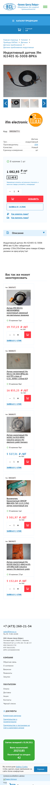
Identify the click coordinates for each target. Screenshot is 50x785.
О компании (8, 665)
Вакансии (7, 669)
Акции (6, 696)
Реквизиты (7, 673)
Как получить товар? (20, 218)
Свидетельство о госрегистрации (10, 720)
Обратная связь (9, 662)
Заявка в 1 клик (17, 207)
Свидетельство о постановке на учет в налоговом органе (16, 726)
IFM (36, 144)
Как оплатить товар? (20, 214)
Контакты (7, 700)
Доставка (7, 692)
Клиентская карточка (12, 715)
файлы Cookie (21, 767)
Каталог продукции (27, 20)
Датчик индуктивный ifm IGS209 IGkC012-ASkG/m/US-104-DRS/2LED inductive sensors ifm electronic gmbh (19, 565)
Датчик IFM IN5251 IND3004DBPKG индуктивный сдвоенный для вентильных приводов (18, 311)
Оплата (6, 689)
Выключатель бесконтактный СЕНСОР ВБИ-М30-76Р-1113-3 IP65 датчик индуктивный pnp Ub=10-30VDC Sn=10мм (18, 502)
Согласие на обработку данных (14, 776)
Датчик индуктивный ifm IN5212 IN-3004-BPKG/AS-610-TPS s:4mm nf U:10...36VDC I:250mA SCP (17, 375)
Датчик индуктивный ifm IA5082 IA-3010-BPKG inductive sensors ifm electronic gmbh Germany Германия (17, 438)
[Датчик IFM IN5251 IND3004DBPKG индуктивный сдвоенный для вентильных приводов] (18, 298)
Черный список (9, 703)
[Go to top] (42, 779)
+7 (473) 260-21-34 (17, 626)
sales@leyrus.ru (9, 631)
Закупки (6, 677)
